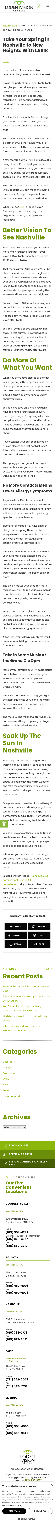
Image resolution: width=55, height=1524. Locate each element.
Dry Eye (7, 1067)
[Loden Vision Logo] (27, 1457)
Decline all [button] (40, 1511)
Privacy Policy (16, 1505)
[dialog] (27, 1503)
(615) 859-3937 (33, 1480)
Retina (6, 1090)
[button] (4, 824)
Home (6, 25)
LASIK (6, 61)
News (6, 1084)
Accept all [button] (14, 1511)
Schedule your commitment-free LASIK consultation (25, 880)
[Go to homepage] (18, 6)
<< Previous (9, 969)
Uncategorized (11, 1096)
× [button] (52, 1485)
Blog (14, 25)
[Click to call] (38, 6)
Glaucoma (9, 1073)
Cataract (8, 1061)
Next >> (48, 969)
